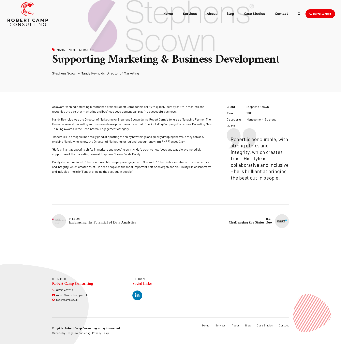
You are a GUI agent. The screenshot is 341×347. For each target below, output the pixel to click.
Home (168, 14)
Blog (230, 14)
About (212, 14)
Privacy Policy (100, 333)
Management (67, 49)
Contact (281, 14)
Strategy (86, 49)
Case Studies (254, 14)
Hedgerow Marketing (78, 333)
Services (190, 14)
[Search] (299, 13)
